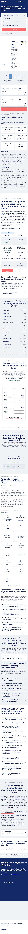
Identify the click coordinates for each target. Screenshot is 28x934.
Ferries (8, 855)
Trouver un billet (7, 131)
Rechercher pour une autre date (14, 418)
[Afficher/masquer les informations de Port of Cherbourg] (25, 832)
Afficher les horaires (7, 147)
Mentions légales (5, 923)
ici (25, 427)
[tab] (7, 81)
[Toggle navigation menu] (26, 2)
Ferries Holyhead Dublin (7, 849)
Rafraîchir (13, 383)
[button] (8, 22)
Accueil (2, 855)
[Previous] (5, 457)
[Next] (24, 76)
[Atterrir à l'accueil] (3, 2)
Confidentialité (4, 926)
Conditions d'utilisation (17, 923)
